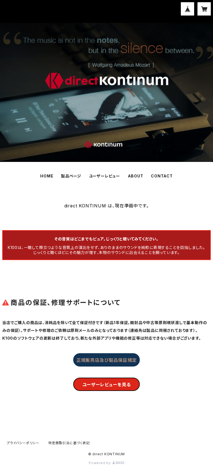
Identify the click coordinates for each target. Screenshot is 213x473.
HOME (46, 176)
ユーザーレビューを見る (106, 384)
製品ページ (71, 176)
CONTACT (162, 176)
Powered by (100, 463)
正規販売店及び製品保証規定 (106, 360)
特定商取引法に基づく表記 (69, 443)
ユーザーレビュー (104, 176)
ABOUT (135, 176)
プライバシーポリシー (23, 443)
